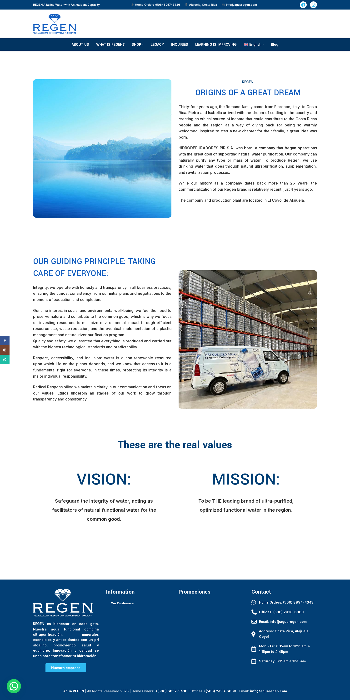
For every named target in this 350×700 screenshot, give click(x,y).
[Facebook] (303, 4)
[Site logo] (54, 23)
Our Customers (122, 603)
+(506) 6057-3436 (171, 691)
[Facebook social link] (5, 340)
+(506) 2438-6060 (220, 691)
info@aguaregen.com (268, 691)
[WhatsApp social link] (5, 359)
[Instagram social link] (5, 350)
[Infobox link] (155, 4)
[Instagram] (313, 4)
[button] (14, 686)
